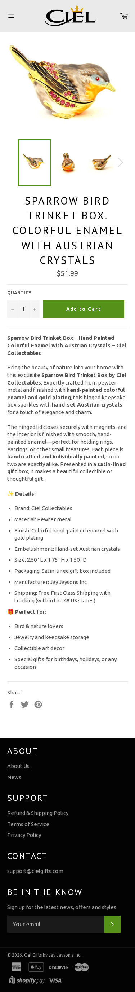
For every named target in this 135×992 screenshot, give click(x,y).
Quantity (19, 292)
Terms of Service (28, 824)
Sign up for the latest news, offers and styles (61, 907)
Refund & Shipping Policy (37, 813)
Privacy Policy (24, 835)
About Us (18, 766)
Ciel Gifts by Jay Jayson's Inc (52, 955)
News (14, 777)
